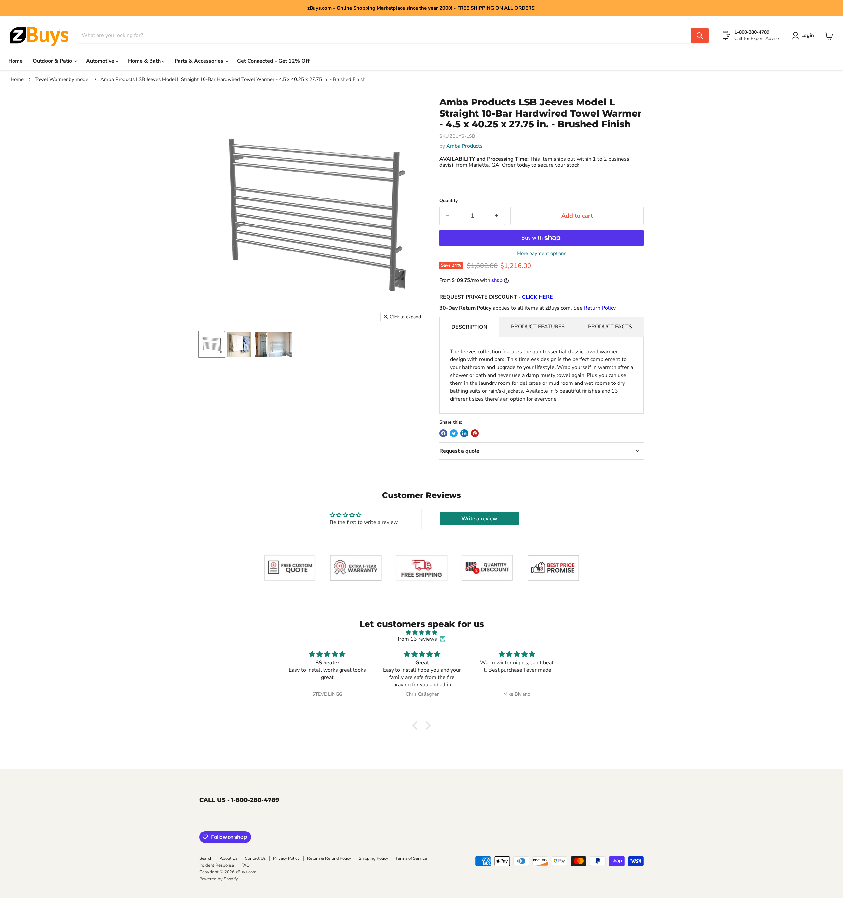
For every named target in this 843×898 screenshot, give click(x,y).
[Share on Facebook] (443, 433)
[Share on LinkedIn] (464, 433)
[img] (421, 632)
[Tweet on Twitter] (454, 433)
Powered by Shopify (218, 879)
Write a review (479, 518)
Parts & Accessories (200, 61)
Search (205, 858)
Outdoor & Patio (53, 61)
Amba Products (464, 146)
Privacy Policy (286, 858)
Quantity (448, 200)
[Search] (700, 35)
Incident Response (216, 865)
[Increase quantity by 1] (496, 216)
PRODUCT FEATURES (538, 326)
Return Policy (600, 308)
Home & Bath (145, 61)
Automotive (101, 61)
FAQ (245, 865)
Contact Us (255, 858)
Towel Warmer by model (62, 79)
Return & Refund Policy (329, 858)
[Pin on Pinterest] (475, 433)
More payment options (541, 253)
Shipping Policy (373, 858)
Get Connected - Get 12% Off (273, 61)
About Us (228, 858)
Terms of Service (411, 858)
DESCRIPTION (469, 326)
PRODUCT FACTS (610, 326)
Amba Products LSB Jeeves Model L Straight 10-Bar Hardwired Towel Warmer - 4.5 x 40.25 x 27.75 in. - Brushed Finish (233, 79)
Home (15, 61)
